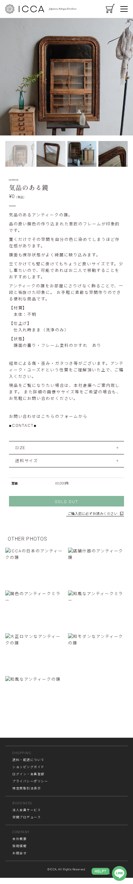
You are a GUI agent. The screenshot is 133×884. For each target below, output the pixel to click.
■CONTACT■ (23, 425)
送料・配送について (28, 760)
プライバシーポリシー (30, 781)
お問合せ (19, 853)
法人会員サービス (26, 810)
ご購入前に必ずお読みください (93, 514)
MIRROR (14, 180)
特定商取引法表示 (26, 788)
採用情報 (19, 846)
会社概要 (19, 839)
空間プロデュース (26, 817)
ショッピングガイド (28, 767)
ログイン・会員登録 (28, 774)
